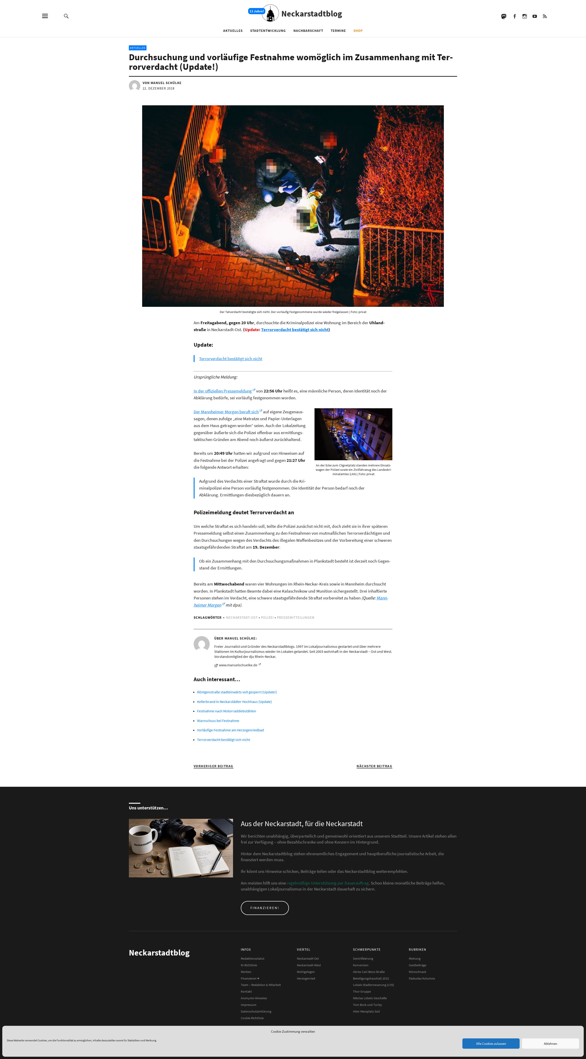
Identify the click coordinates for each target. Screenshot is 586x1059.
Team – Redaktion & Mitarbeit (261, 985)
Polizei (267, 617)
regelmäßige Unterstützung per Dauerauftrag (328, 883)
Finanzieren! (264, 908)
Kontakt (246, 991)
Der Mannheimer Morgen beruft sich (226, 411)
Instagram (524, 16)
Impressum (248, 1005)
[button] (353, 434)
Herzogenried (306, 978)
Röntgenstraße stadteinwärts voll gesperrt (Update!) (237, 692)
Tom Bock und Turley (367, 1005)
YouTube (534, 16)
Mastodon (504, 16)
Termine (338, 30)
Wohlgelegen (306, 972)
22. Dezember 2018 (158, 88)
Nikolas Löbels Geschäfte (370, 998)
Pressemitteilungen (296, 617)
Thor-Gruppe (362, 991)
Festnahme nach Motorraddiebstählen (226, 711)
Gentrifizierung (363, 958)
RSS (545, 16)
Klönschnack (417, 972)
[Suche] (66, 16)
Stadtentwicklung (268, 30)
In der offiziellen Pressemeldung (223, 391)
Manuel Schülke (240, 638)
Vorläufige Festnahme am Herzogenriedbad (230, 730)
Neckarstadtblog (311, 13)
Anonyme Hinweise (254, 998)
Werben (246, 972)
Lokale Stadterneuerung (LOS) (373, 985)
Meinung (415, 958)
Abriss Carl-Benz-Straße (369, 972)
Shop (358, 30)
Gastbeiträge (417, 965)
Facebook (514, 16)
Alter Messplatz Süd (366, 1011)
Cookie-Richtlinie (252, 1018)
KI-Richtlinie (249, 965)
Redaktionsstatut (252, 958)
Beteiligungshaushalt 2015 (371, 978)
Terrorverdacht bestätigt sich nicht (294, 329)
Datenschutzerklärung (256, 1011)
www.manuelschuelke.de (238, 665)
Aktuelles (233, 30)
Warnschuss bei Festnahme (218, 720)
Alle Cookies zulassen (491, 1043)
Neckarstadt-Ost (242, 617)
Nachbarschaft (308, 30)
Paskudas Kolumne (422, 978)
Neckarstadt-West (309, 965)
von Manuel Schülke (162, 83)
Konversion (361, 965)
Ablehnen (550, 1043)
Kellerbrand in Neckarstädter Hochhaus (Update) (234, 701)
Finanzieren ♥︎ (250, 978)
